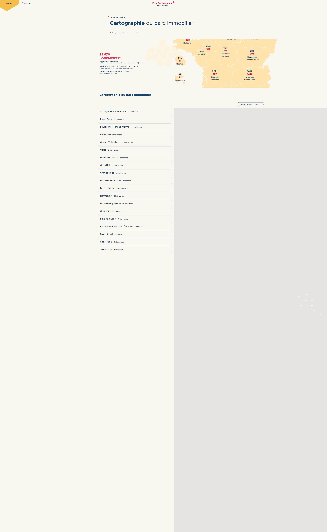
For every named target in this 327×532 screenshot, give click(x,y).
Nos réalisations (136, 33)
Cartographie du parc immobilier (120, 33)
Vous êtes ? (28, 3)
